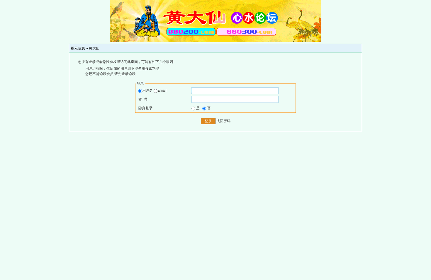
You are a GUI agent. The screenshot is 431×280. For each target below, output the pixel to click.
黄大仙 (94, 48)
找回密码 (223, 121)
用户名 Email (154, 90)
